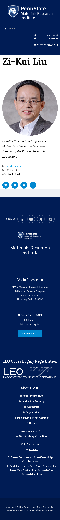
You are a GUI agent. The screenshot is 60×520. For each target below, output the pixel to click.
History (33, 423)
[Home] (29, 235)
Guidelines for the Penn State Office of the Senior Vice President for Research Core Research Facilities (33, 470)
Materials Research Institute (30, 250)
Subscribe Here (30, 333)
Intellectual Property (33, 401)
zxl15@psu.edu (14, 166)
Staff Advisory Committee (33, 436)
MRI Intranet (52, 35)
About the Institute (33, 395)
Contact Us (53, 38)
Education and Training (47, 45)
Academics (33, 406)
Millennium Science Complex (33, 417)
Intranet (33, 449)
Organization (33, 412)
